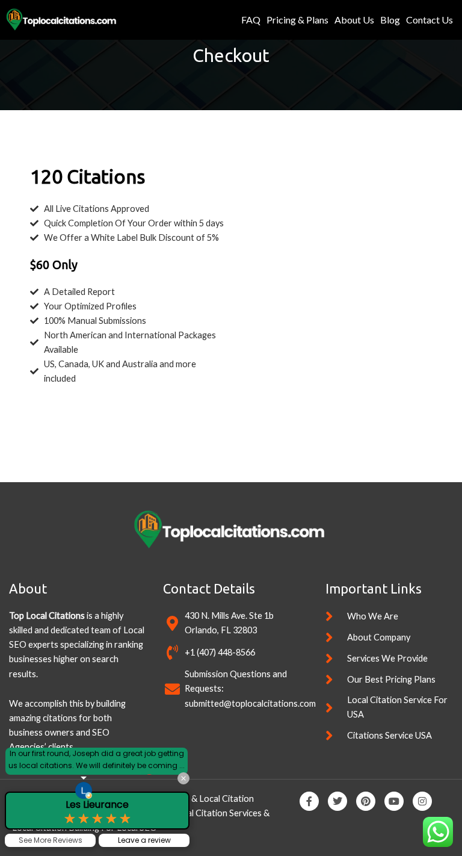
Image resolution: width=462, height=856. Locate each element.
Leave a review (144, 840)
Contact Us (429, 19)
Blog (390, 19)
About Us (354, 19)
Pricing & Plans (297, 19)
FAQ (250, 19)
